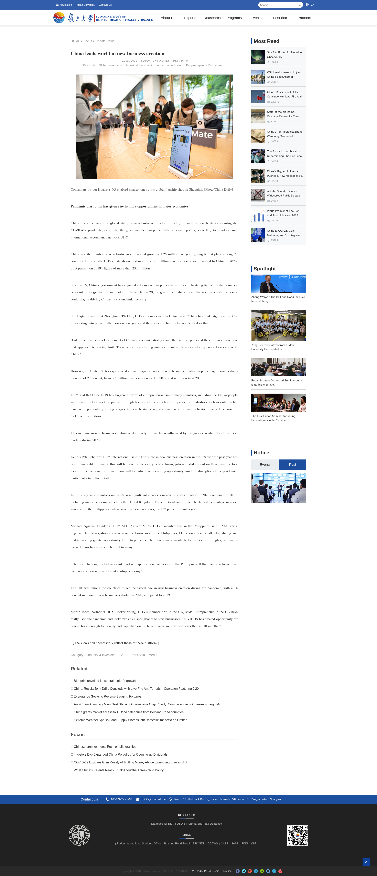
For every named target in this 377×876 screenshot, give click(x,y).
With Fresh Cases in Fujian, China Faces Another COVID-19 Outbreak (284, 77)
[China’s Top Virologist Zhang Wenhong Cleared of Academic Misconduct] (258, 136)
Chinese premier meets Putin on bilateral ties (105, 746)
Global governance (111, 65)
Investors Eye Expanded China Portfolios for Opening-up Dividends (120, 754)
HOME (75, 41)
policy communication (168, 65)
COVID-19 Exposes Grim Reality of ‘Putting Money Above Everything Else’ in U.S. (131, 762)
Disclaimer (226, 871)
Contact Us (105, 4)
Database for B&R (162, 823)
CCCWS (213, 843)
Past (292, 465)
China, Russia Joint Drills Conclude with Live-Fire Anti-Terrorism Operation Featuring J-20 (136, 688)
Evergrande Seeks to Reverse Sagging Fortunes (107, 696)
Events (256, 18)
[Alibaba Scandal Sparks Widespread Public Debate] (258, 195)
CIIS (253, 843)
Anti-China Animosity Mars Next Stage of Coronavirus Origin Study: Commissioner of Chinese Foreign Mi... (148, 704)
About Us (168, 18)
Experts (190, 18)
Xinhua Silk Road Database (205, 823)
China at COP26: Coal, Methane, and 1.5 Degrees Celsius (283, 235)
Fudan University (85, 4)
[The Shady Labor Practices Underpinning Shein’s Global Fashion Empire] (258, 156)
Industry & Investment (102, 655)
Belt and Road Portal (177, 843)
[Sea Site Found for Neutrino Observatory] (258, 57)
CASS (224, 843)
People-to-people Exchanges (203, 65)
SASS (234, 843)
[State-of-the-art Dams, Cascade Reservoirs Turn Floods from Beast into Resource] (258, 116)
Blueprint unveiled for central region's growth (105, 680)
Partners (304, 18)
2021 (124, 655)
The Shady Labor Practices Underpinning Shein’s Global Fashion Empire (284, 156)
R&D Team (213, 871)
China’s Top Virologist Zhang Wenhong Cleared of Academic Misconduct (285, 136)
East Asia (138, 655)
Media (153, 655)
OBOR (181, 823)
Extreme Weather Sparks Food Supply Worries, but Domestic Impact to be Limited (130, 720)
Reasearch (212, 18)
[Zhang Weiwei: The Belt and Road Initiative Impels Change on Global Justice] (278, 292)
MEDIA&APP (199, 871)
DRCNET (198, 843)
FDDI (245, 843)
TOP (366, 862)
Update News (104, 41)
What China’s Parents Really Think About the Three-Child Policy (119, 770)
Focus (87, 41)
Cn (312, 4)
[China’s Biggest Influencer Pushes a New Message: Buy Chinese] (258, 176)
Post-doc (280, 18)
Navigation (66, 4)
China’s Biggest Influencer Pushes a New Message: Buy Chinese (285, 176)
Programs (234, 18)
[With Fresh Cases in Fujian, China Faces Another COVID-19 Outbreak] (258, 77)
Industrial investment (138, 65)
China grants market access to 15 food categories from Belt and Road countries (129, 712)
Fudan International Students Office (139, 843)
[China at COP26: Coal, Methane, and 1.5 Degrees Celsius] (258, 235)
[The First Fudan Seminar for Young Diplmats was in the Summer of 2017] (278, 411)
